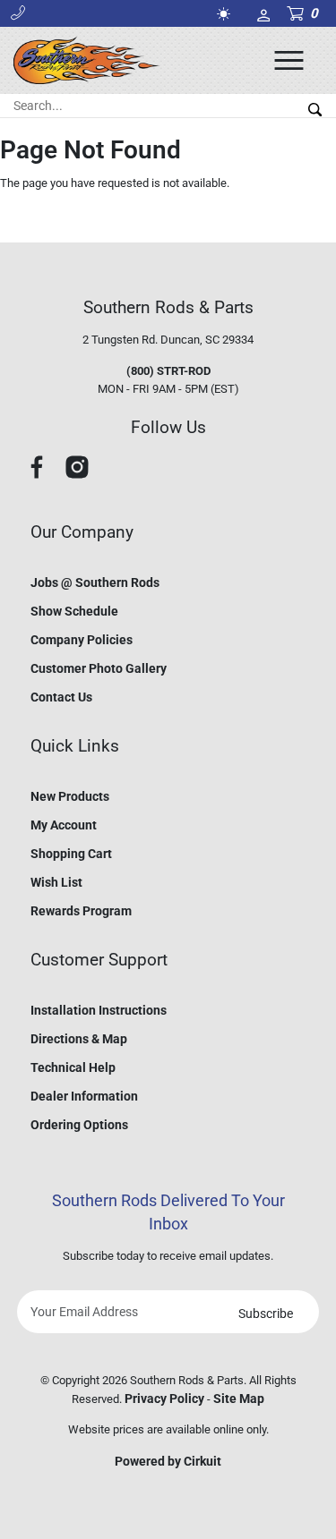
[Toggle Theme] (227, 14)
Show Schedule (74, 611)
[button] (18, 13)
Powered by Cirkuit (168, 1461)
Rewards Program (81, 911)
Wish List (56, 882)
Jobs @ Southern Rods (94, 582)
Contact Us (61, 697)
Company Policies (81, 640)
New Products (69, 796)
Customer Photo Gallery (98, 668)
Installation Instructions (98, 1010)
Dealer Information (84, 1096)
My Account (63, 825)
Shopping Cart (71, 853)
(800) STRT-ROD (168, 371)
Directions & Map (78, 1039)
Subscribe (265, 1313)
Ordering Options (79, 1125)
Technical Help (73, 1067)
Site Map (238, 1398)
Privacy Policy (164, 1398)
